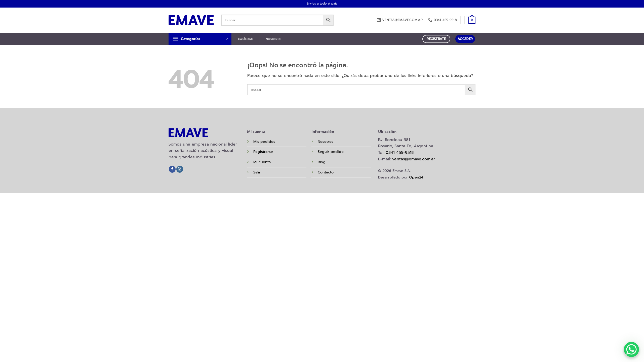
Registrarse (263, 151)
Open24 (416, 177)
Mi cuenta (262, 162)
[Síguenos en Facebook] (172, 169)
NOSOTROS (273, 39)
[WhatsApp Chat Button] (631, 349)
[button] (471, 20)
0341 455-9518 (400, 153)
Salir (257, 172)
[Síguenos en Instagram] (179, 169)
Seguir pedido (331, 151)
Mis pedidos (264, 141)
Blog (322, 162)
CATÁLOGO (245, 39)
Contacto (326, 172)
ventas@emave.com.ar (413, 159)
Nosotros (325, 141)
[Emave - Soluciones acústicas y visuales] (191, 20)
